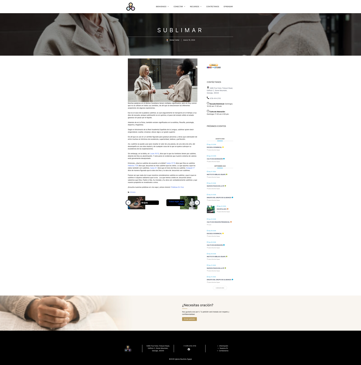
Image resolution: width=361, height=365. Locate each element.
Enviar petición (189, 319)
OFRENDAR (228, 7)
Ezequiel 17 (190, 168)
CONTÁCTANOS (212, 7)
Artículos (133, 192)
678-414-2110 (215, 98)
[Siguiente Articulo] (197, 203)
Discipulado (222, 209)
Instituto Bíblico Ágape (216, 174)
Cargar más (220, 288)
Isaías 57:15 (171, 163)
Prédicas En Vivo (177, 187)
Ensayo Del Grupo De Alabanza (219, 197)
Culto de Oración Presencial (218, 222)
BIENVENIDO (161, 7)
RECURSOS (194, 7)
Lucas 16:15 (154, 153)
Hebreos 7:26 (133, 166)
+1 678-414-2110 (189, 346)
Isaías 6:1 (153, 168)
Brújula (144, 203)
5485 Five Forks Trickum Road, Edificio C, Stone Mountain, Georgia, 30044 (220, 90)
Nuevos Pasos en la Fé (215, 186)
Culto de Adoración (215, 159)
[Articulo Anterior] (128, 203)
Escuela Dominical (214, 147)
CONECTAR (178, 7)
